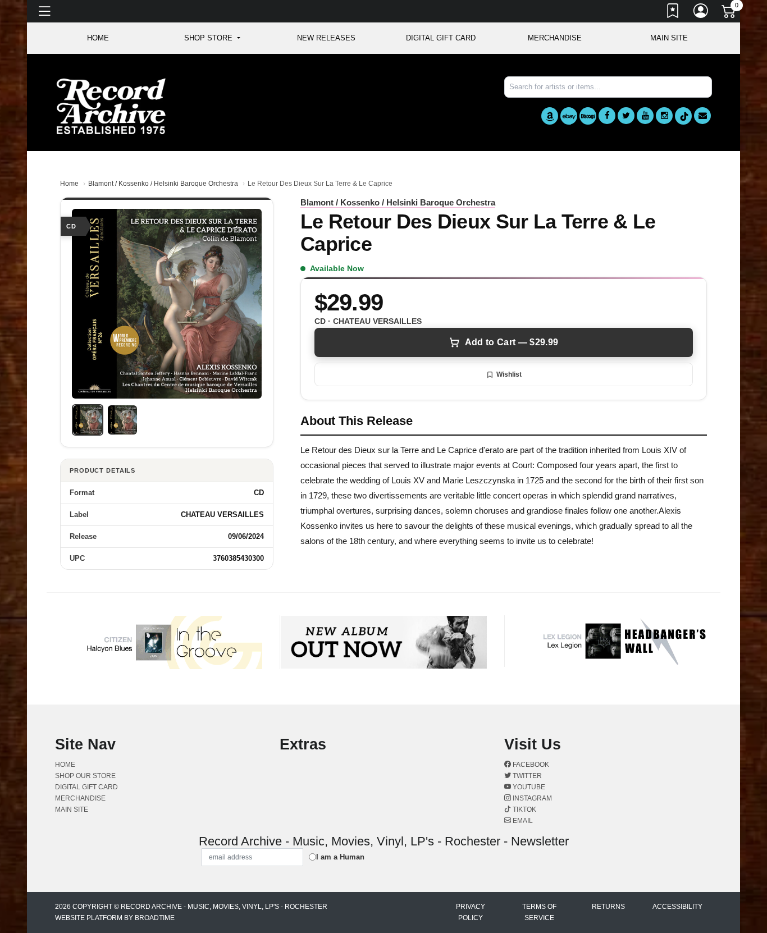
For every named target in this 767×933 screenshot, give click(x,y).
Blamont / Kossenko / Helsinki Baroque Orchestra (163, 183)
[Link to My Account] (701, 12)
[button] (212, 38)
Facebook (530, 765)
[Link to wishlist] (673, 12)
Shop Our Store (85, 776)
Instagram (531, 798)
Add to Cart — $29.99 (511, 342)
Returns (608, 907)
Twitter (526, 776)
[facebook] (607, 115)
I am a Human (340, 857)
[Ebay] (568, 116)
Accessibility (677, 907)
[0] (729, 13)
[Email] (702, 115)
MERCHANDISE (555, 38)
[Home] (111, 106)
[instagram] (664, 115)
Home (69, 183)
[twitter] (626, 115)
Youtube (528, 787)
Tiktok (523, 809)
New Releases (326, 38)
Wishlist (509, 374)
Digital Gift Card (441, 38)
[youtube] (645, 115)
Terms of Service (539, 912)
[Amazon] (549, 116)
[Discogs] (587, 116)
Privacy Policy (470, 912)
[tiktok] (683, 116)
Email (522, 821)
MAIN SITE (669, 38)
